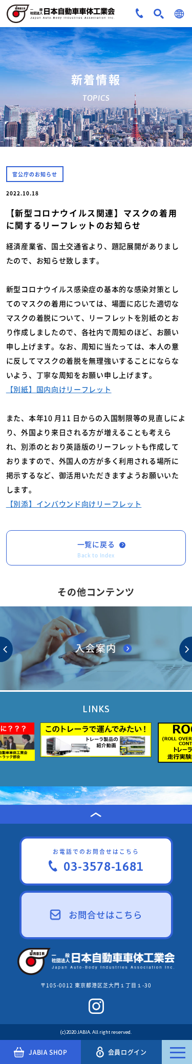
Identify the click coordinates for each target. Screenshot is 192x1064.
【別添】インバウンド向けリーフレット (74, 504)
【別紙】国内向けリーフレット (59, 389)
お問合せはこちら (105, 914)
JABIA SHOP (48, 1052)
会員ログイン (127, 1052)
